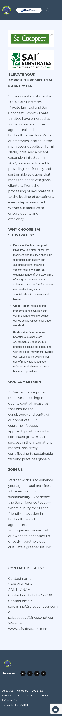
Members (22, 690)
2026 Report (29, 695)
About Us (7, 690)
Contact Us (10, 700)
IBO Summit (11, 695)
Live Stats (37, 690)
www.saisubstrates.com (27, 629)
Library (44, 695)
